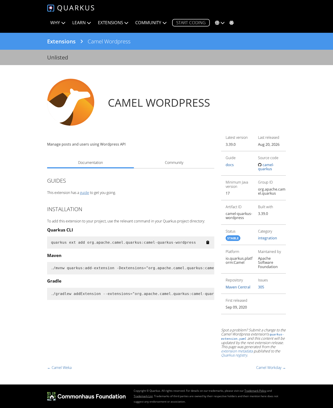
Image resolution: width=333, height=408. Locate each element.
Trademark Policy (255, 391)
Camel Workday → (271, 367)
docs (230, 164)
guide (84, 192)
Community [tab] (174, 162)
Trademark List (143, 396)
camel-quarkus (266, 166)
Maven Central (238, 287)
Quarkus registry (234, 355)
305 (261, 287)
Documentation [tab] (90, 162)
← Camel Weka (59, 367)
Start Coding (191, 22)
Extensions (61, 41)
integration (267, 238)
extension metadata (237, 351)
